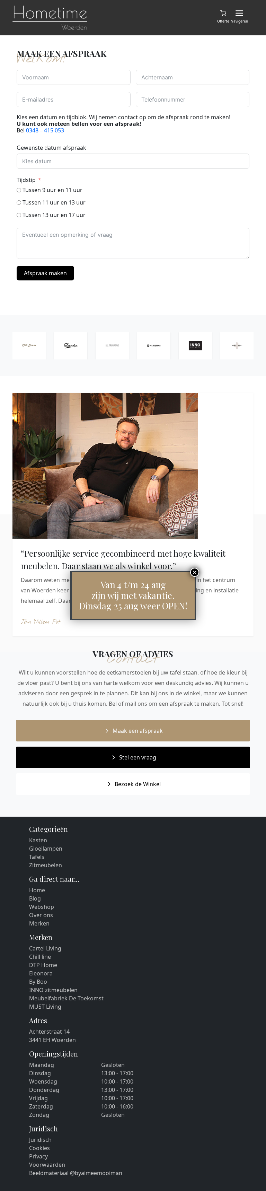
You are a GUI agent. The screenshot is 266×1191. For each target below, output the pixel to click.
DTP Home (43, 965)
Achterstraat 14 (49, 1031)
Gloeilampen (45, 848)
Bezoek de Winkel (138, 784)
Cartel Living (45, 948)
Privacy (38, 1156)
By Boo (38, 981)
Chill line (40, 956)
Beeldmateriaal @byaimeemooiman (75, 1173)
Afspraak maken (45, 273)
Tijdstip (26, 180)
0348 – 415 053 (45, 130)
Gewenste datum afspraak (51, 147)
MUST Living (45, 1006)
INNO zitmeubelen (53, 990)
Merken (39, 923)
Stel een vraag (137, 757)
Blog (35, 898)
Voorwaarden (47, 1164)
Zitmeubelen (45, 865)
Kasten (38, 840)
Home (37, 890)
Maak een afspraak (138, 730)
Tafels (36, 857)
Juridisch (40, 1140)
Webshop (41, 907)
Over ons (41, 915)
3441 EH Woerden (52, 1040)
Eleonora (41, 973)
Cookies (39, 1148)
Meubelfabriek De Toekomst (66, 998)
